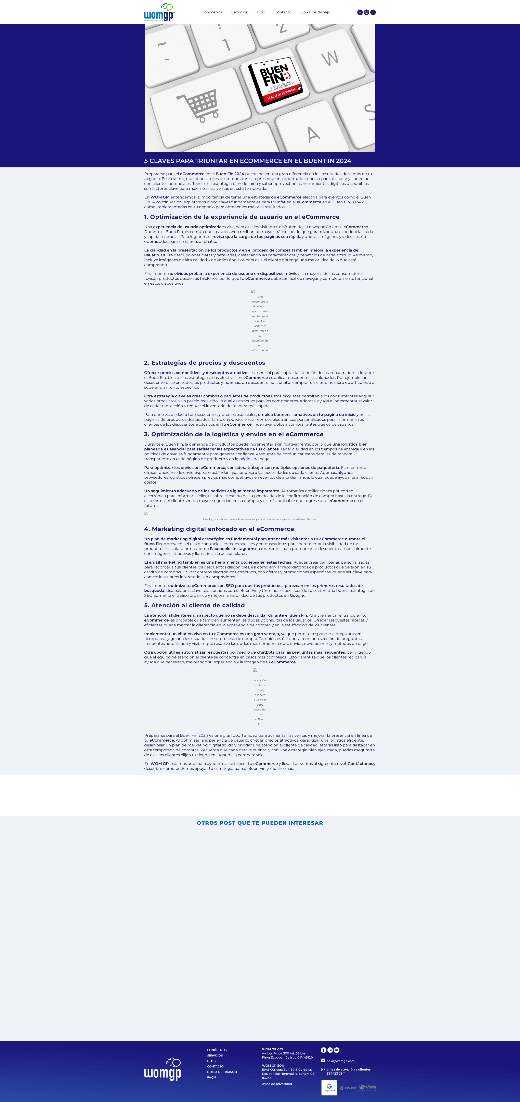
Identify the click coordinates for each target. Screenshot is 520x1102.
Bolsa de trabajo (222, 1072)
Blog (211, 1061)
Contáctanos (360, 763)
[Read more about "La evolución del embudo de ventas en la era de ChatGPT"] (316, 966)
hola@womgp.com (341, 1061)
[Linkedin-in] (373, 12)
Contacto (215, 1066)
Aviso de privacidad (277, 1084)
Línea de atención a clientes (349, 1069)
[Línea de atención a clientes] (323, 1069)
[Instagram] (366, 12)
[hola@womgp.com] (323, 1060)
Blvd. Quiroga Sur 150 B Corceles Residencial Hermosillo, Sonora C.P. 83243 (289, 1074)
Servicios (215, 1055)
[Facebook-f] (360, 12)
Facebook (219, 548)
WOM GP (160, 197)
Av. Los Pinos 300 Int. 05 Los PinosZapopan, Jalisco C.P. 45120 (287, 1055)
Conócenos (217, 1050)
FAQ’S (211, 1077)
